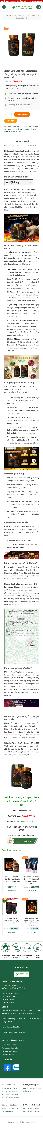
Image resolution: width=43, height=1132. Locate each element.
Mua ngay (11, 121)
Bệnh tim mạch (6, 1108)
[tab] (21, 141)
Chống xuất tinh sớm (19, 127)
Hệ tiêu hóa (9, 1111)
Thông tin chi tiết (22, 141)
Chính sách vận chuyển (9, 1051)
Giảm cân (26, 1088)
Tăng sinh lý (29, 1091)
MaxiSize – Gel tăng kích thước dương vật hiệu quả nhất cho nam (32, 880)
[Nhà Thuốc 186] (22, 7)
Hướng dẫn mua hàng (9, 1045)
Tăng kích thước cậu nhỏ (12, 132)
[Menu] (4, 7)
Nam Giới (26, 15)
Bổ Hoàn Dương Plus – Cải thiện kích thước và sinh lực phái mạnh (12, 879)
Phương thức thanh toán (10, 1048)
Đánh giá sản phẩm (11, 145)
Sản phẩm (17, 15)
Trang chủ (7, 15)
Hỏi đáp (33, 145)
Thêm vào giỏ (22, 114)
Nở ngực (33, 1088)
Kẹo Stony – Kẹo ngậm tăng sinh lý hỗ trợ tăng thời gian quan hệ (31, 921)
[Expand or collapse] (30, 182)
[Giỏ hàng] (38, 7)
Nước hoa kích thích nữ (30, 1108)
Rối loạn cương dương (12, 1097)
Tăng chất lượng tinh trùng (27, 129)
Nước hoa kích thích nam (31, 1111)
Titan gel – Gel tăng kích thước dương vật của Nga (12, 920)
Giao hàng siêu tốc (8, 1054)
